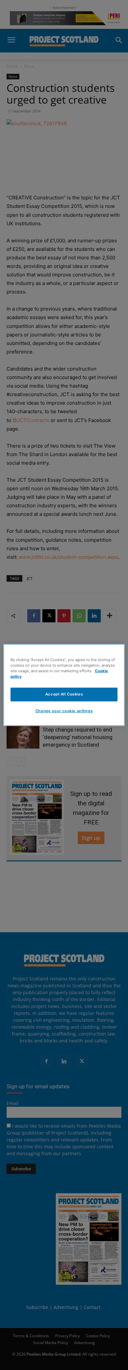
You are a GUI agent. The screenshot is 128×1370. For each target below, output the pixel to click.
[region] (64, 685)
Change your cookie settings (64, 711)
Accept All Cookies (64, 694)
